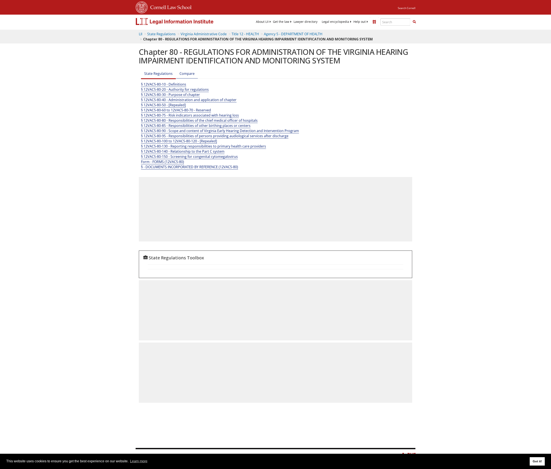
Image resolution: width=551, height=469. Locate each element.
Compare (187, 73)
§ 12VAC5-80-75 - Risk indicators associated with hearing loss (190, 115)
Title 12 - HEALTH (245, 34)
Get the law (281, 22)
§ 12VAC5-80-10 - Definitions (163, 84)
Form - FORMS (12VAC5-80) (162, 161)
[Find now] (414, 21)
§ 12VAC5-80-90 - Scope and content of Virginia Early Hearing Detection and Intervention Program (220, 130)
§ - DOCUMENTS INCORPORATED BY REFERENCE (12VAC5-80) (189, 167)
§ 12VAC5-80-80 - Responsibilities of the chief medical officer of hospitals (199, 120)
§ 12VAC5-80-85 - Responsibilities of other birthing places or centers (196, 125)
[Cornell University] (142, 6)
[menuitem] (262, 22)
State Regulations (161, 34)
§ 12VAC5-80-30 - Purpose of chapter (170, 94)
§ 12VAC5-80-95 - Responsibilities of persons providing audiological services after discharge (214, 136)
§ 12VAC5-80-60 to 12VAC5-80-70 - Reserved (176, 110)
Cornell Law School (170, 6)
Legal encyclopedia (335, 22)
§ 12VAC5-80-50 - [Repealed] (163, 105)
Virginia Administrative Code (204, 34)
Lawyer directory (305, 22)
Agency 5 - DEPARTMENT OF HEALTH (293, 34)
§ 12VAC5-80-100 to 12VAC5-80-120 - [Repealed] (179, 141)
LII (140, 34)
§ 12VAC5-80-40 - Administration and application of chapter (189, 99)
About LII (262, 22)
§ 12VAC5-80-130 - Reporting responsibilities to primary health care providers (203, 146)
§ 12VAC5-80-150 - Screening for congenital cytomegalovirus (189, 156)
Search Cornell (406, 8)
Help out (359, 22)
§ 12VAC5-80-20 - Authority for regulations (175, 89)
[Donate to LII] (374, 21)
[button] (414, 21)
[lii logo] (184, 21)
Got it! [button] (537, 461)
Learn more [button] (138, 461)
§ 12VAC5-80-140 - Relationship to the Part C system (182, 151)
